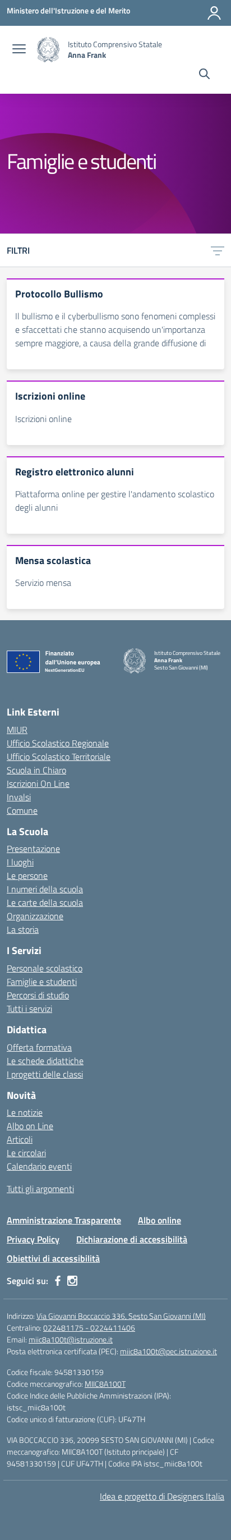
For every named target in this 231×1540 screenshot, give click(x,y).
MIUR (17, 729)
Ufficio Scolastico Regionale (58, 743)
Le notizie (25, 1112)
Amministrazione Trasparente (64, 1220)
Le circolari (26, 1152)
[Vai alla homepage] (48, 49)
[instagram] (72, 1281)
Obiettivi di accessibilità (53, 1258)
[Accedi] (214, 13)
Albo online (159, 1220)
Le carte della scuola (45, 902)
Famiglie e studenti (42, 981)
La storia (23, 929)
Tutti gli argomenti (40, 1188)
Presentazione (33, 848)
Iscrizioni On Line (38, 783)
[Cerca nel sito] (204, 75)
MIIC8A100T (105, 1384)
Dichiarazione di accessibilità (131, 1239)
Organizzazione (35, 916)
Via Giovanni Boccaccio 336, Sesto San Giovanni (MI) (121, 1316)
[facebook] (58, 1281)
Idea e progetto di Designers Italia (162, 1496)
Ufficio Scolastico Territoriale (58, 756)
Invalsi (19, 797)
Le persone (27, 875)
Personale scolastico (44, 968)
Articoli (20, 1139)
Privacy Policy (33, 1239)
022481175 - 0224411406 (89, 1327)
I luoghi (20, 862)
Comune (22, 810)
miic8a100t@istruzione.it (71, 1339)
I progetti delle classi (45, 1074)
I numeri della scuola (45, 889)
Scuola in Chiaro (36, 770)
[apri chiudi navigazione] (19, 50)
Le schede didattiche (45, 1060)
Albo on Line (30, 1126)
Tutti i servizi (29, 1008)
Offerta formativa (39, 1047)
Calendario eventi (39, 1166)
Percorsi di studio (38, 995)
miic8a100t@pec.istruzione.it (168, 1351)
